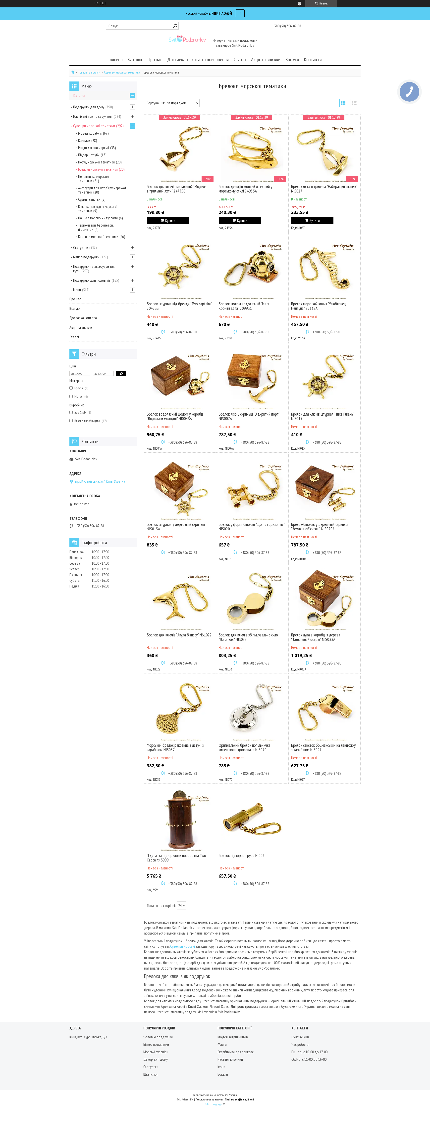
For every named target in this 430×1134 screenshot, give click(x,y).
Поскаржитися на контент (209, 1099)
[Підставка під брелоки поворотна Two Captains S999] (180, 820)
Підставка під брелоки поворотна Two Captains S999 (176, 857)
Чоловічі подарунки (158, 1036)
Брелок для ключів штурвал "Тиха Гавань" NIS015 (322, 416)
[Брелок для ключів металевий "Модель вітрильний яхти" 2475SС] (180, 151)
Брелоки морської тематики (98, 169)
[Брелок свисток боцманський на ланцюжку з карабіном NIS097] (324, 709)
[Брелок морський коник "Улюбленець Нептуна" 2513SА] (324, 268)
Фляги (222, 1044)
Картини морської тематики (98, 236)
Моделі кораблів (90, 133)
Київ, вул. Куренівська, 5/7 (88, 1036)
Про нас (155, 59)
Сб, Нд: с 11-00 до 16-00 (308, 1059)
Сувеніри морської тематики (122, 72)
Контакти (313, 59)
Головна (115, 59)
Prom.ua (232, 1095)
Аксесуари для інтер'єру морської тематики (102, 190)
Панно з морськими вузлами (98, 218)
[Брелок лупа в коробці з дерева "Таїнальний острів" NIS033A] (324, 599)
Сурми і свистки (89, 199)
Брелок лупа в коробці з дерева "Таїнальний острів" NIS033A (315, 637)
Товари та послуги (89, 72)
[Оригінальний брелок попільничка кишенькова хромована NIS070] (252, 709)
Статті (240, 59)
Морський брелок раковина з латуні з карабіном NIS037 (175, 747)
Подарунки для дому (88, 106)
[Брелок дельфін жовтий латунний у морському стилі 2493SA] (252, 151)
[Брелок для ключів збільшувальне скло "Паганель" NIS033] (252, 599)
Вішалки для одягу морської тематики (97, 208)
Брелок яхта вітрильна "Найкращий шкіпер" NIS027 (324, 188)
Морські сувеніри (155, 1051)
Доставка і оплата (83, 317)
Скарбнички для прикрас (235, 1051)
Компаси (84, 140)
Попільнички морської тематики (93, 178)
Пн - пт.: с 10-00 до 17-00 (309, 1051)
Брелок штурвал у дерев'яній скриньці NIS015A (176, 526)
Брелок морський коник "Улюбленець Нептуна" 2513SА (319, 306)
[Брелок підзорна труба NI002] (252, 820)
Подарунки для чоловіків (91, 280)
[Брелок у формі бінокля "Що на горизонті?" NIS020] (252, 489)
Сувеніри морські (182, 946)
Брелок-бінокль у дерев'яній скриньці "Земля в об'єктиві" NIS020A (319, 526)
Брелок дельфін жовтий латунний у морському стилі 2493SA (245, 188)
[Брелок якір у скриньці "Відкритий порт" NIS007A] (252, 378)
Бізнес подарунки (156, 1044)
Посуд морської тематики (96, 162)
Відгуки (292, 59)
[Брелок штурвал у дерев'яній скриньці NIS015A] (180, 489)
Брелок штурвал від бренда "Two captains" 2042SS (179, 306)
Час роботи (300, 1044)
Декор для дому (155, 1059)
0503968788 (300, 1036)
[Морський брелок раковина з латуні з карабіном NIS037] (180, 709)
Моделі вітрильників (232, 1036)
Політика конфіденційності (239, 1099)
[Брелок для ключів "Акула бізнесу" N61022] (180, 599)
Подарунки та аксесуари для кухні (94, 268)
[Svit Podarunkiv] (187, 43)
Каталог (135, 59)
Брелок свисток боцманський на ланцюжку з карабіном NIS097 (323, 747)
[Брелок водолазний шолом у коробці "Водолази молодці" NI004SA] (180, 378)
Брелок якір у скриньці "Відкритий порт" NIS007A (249, 416)
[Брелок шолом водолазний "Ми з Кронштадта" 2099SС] (252, 268)
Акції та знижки (265, 59)
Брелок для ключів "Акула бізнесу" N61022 (179, 635)
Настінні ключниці (230, 1059)
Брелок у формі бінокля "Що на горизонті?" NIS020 (251, 526)
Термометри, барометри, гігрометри (95, 227)
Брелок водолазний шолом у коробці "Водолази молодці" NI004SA (175, 416)
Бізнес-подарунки (86, 256)
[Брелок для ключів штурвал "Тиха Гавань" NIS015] (324, 378)
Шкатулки (150, 1074)
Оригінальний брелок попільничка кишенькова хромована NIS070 (244, 747)
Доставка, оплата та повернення (198, 59)
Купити (170, 220)
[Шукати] (175, 25)
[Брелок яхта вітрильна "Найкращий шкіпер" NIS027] (324, 151)
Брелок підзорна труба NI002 (242, 855)
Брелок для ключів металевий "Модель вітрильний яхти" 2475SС (177, 188)
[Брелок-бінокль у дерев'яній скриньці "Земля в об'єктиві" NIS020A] (324, 489)
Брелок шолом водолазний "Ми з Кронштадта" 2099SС (244, 306)
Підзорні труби (89, 155)
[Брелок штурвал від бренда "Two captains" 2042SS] (180, 268)
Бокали (222, 1074)
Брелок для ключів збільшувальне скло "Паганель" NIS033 (248, 637)
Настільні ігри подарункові (92, 116)
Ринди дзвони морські (93, 147)
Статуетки (80, 247)
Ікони (77, 289)
